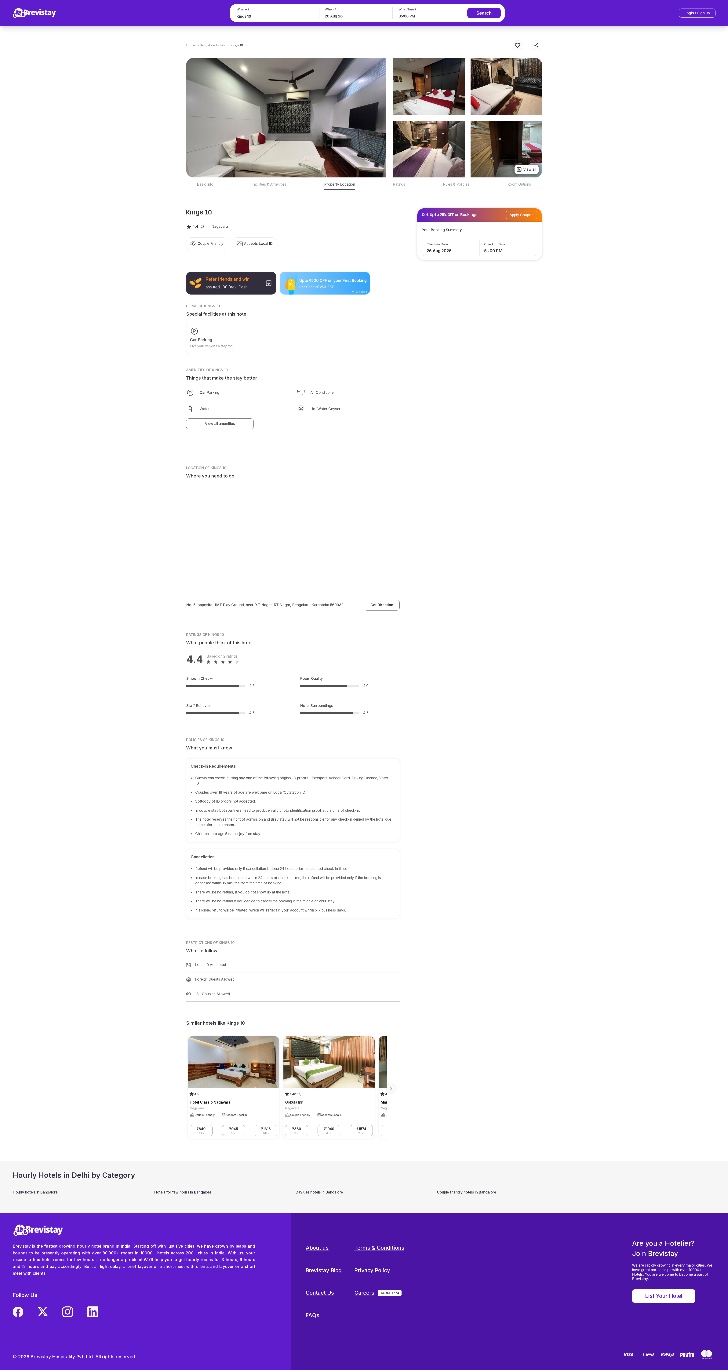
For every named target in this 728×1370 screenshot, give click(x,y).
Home (190, 45)
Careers (364, 1292)
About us (317, 1247)
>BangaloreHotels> (213, 45)
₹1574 (361, 1131)
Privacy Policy (372, 1270)
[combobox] (274, 16)
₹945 (233, 1131)
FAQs (312, 1315)
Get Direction (381, 605)
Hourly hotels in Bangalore (35, 1192)
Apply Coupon (521, 215)
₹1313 (266, 1131)
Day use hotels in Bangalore (319, 1192)
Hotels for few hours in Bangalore (182, 1192)
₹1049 (329, 1131)
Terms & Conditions (379, 1247)
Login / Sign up (697, 13)
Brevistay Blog (324, 1270)
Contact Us (320, 1292)
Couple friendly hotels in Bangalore (466, 1192)
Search (484, 13)
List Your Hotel (663, 1296)
